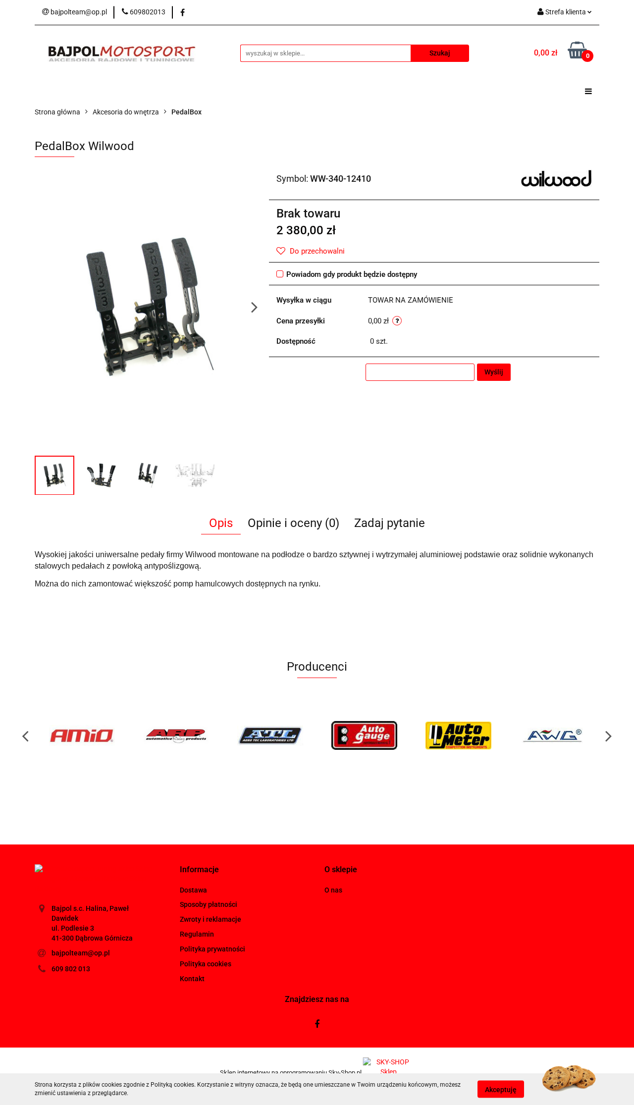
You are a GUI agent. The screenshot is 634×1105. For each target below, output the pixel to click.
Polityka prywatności (212, 949)
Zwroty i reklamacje (210, 919)
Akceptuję (501, 1089)
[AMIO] (82, 735)
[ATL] (270, 735)
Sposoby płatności (208, 904)
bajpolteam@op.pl (81, 953)
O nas (333, 890)
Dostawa (193, 890)
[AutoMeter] (458, 735)
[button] (199, 870)
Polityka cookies (205, 964)
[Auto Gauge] (364, 735)
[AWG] (552, 735)
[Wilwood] (556, 178)
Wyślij (493, 372)
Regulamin (197, 934)
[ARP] (176, 735)
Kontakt (192, 979)
